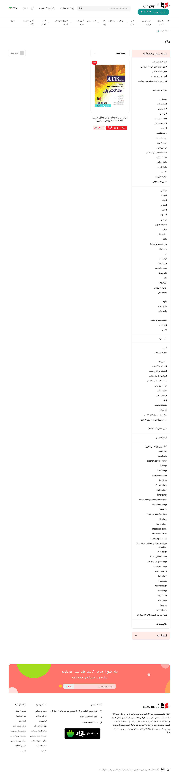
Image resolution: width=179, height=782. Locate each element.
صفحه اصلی (166, 30)
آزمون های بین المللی (159, 76)
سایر (165, 347)
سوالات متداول (41, 716)
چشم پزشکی (162, 234)
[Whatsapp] (168, 769)
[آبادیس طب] (154, 5)
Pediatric (163, 581)
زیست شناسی (162, 395)
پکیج (12, 20)
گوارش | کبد (163, 282)
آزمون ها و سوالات (80, 22)
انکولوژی (164, 205)
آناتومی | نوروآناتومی (159, 366)
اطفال (164, 200)
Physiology (162, 590)
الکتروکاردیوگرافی (160, 123)
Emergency (162, 495)
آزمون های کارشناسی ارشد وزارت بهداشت (152, 81)
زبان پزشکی (162, 258)
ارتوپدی (164, 195)
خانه (168, 20)
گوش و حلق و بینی (160, 287)
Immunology (161, 524)
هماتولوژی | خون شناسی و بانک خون (154, 419)
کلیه (165, 278)
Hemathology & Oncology (156, 514)
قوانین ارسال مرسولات (39, 731)
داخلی (164, 239)
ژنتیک (164, 400)
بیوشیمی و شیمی (161, 385)
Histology (163, 519)
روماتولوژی (163, 248)
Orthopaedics (161, 571)
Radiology (162, 600)
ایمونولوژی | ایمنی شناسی (158, 376)
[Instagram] (163, 769)
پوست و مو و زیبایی (146, 22)
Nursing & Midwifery (158, 556)
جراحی (164, 229)
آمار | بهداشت (162, 103)
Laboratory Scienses (158, 538)
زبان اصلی (163, 324)
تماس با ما (43, 721)
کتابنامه (44, 750)
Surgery (163, 605)
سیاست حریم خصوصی (38, 735)
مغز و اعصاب (162, 292)
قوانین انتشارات (41, 745)
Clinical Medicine (159, 475)
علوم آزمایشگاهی (161, 405)
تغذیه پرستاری (162, 157)
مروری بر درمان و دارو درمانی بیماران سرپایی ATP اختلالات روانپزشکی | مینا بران (110, 119)
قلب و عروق (162, 273)
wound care (162, 610)
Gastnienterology (159, 504)
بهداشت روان (162, 142)
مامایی (164, 171)
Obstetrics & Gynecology (157, 561)
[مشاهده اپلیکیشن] (82, 733)
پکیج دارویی (162, 306)
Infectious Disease (159, 529)
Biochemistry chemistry (157, 461)
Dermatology (161, 485)
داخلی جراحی (162, 162)
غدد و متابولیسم (161, 268)
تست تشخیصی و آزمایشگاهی (156, 152)
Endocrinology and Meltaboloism (153, 499)
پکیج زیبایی (162, 311)
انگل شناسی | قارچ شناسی (157, 371)
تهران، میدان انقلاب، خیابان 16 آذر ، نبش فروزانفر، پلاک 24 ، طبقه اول (73, 711)
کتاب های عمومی (161, 352)
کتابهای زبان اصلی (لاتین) (61, 22)
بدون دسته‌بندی (160, 90)
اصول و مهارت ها (161, 118)
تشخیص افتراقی (161, 224)
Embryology (162, 490)
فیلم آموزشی (43, 22)
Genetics (163, 509)
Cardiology (162, 470)
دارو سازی (132, 22)
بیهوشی (164, 219)
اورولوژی (164, 214)
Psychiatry (162, 595)
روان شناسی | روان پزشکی (158, 244)
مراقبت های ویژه (161, 176)
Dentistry (163, 480)
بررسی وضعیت (161, 133)
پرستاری (112, 20)
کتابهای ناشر (160, 22)
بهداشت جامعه (161, 137)
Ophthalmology (160, 566)
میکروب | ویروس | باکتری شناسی (155, 414)
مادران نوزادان (162, 167)
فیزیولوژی (163, 410)
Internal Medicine (159, 533)
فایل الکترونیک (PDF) (28, 22)
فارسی (164, 329)
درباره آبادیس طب (40, 726)
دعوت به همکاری (41, 711)
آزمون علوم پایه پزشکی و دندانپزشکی (154, 66)
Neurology (162, 552)
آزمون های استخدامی (159, 71)
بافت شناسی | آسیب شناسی (157, 380)
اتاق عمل (163, 113)
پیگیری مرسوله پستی (39, 740)
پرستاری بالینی (161, 147)
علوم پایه (104, 22)
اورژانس (164, 128)
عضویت (69, 686)
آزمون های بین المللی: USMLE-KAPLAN (152, 615)
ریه (165, 253)
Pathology (162, 576)
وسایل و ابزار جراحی (160, 181)
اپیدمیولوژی (162, 108)
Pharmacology (160, 585)
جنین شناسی (162, 390)
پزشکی (121, 20)
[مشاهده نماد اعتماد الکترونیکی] (78, 770)
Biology (163, 465)
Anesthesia (162, 456)
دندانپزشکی (91, 20)
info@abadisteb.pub (88, 716)
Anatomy (163, 451)
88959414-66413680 (89, 722)
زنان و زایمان (162, 263)
